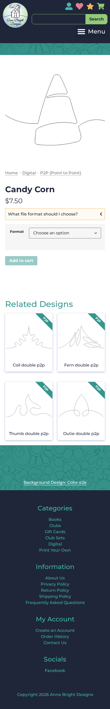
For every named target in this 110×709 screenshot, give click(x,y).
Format (17, 231)
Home (11, 172)
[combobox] (59, 19)
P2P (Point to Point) (60, 172)
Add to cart (21, 260)
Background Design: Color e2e (55, 482)
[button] (91, 31)
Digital (29, 172)
